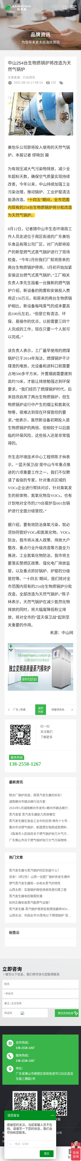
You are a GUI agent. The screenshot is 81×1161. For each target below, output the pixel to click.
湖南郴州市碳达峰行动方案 (27, 801)
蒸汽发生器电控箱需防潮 (25, 896)
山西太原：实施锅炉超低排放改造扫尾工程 (38, 889)
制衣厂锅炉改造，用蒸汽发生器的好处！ (36, 795)
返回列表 (40, 710)
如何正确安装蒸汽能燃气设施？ (30, 902)
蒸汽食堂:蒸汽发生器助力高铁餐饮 (32, 814)
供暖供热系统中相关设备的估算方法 (64, 709)
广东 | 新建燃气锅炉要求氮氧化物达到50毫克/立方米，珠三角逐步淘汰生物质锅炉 (21, 709)
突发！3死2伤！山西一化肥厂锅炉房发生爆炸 (39, 876)
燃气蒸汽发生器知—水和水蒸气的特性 (34, 883)
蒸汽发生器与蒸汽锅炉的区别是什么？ (34, 870)
